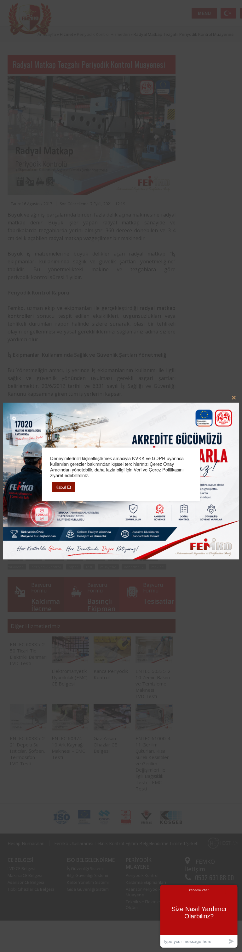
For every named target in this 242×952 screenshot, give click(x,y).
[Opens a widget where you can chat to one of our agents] (199, 916)
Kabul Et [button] (63, 487)
